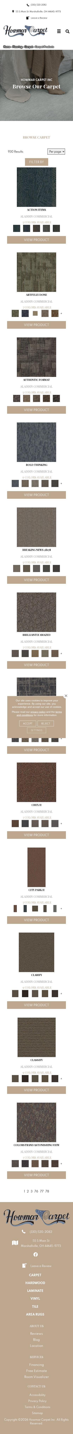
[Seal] (54, 483)
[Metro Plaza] (45, 823)
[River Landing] (25, 823)
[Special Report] (26, 568)
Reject (45, 723)
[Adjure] (54, 993)
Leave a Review (41, 1266)
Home (7, 46)
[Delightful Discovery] (36, 272)
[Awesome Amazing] (45, 313)
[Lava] (35, 483)
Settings (36, 730)
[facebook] (35, 1254)
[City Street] (56, 228)
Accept (27, 723)
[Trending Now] (36, 527)
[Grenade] (25, 483)
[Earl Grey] (46, 228)
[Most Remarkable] (25, 313)
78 (47, 1191)
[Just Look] (54, 1163)
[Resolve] (36, 952)
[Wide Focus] (25, 1163)
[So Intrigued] (36, 612)
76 (36, 1191)
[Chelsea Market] (36, 782)
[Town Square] (54, 823)
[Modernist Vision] (35, 313)
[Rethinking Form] (46, 398)
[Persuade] (45, 993)
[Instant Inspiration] (54, 653)
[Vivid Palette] (54, 313)
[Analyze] (25, 993)
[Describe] (35, 993)
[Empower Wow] (45, 653)
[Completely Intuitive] (35, 653)
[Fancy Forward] (36, 1122)
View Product (36, 240)
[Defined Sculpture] (26, 398)
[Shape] (36, 442)
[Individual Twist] (36, 398)
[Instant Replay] (36, 568)
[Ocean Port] (26, 228)
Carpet (29, 46)
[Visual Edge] (36, 357)
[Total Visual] (35, 1163)
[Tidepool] (36, 187)
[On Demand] (46, 568)
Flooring (17, 46)
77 (42, 1191)
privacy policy (38, 711)
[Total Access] (56, 568)
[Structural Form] (56, 398)
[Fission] (45, 483)
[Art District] (35, 823)
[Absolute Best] (45, 1163)
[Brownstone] (36, 228)
